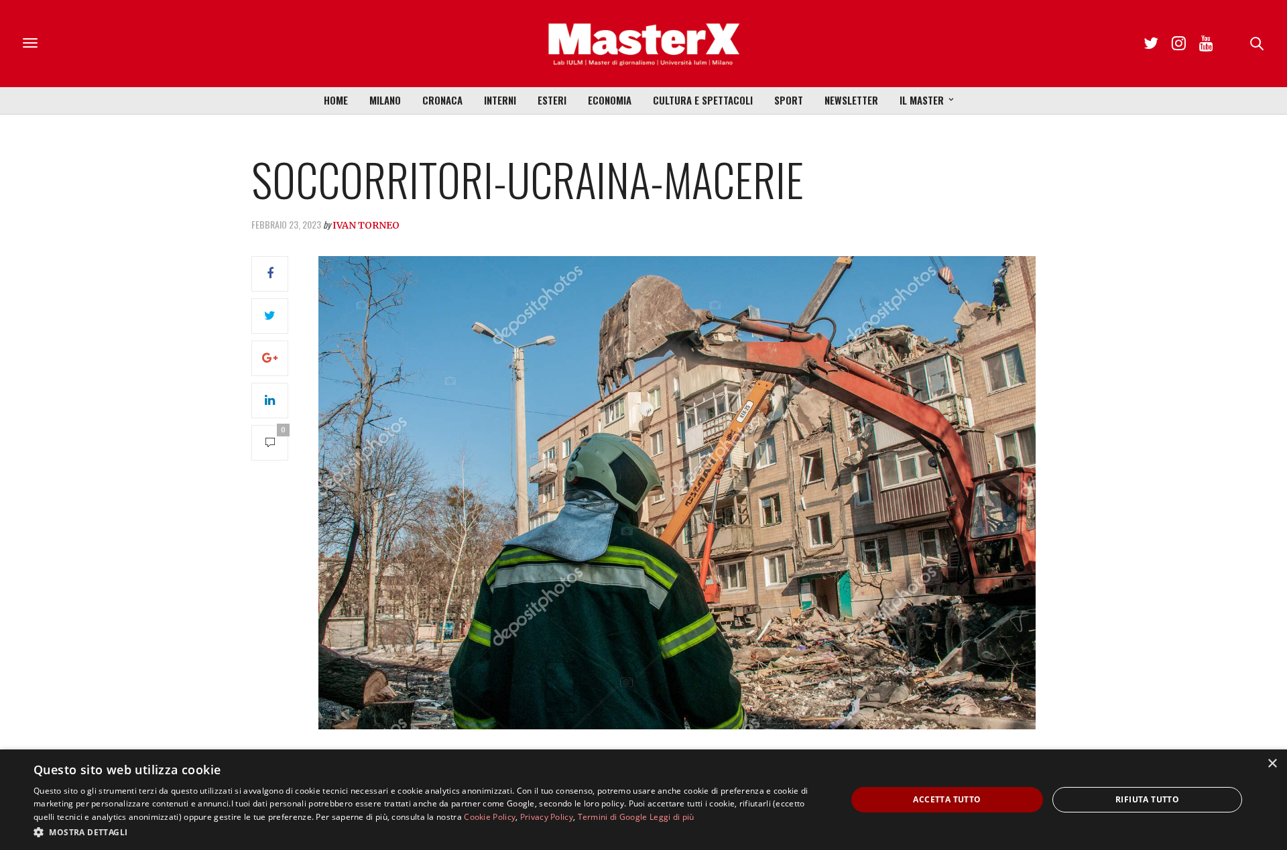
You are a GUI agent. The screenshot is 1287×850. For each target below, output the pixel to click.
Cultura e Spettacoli (703, 100)
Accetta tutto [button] (947, 799)
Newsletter (851, 100)
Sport (788, 100)
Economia (609, 100)
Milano (385, 100)
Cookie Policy (489, 817)
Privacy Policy (546, 817)
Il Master (922, 100)
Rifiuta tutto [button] (1147, 799)
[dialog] (643, 799)
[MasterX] (643, 43)
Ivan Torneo (366, 225)
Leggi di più (672, 817)
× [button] (1272, 764)
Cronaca (442, 100)
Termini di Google (613, 817)
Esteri (552, 100)
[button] (428, 832)
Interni (500, 100)
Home (336, 100)
